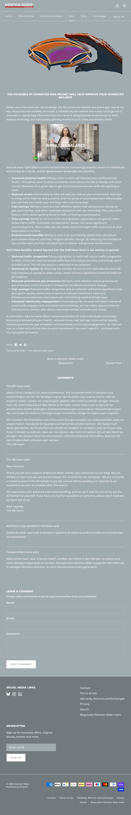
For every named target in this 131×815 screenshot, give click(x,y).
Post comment (21, 664)
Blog (71, 16)
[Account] (116, 6)
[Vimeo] (8, 694)
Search (84, 709)
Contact (85, 688)
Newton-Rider (21, 784)
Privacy (85, 703)
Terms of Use (88, 693)
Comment (13, 633)
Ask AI (116, 16)
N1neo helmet (26, 16)
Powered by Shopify (17, 786)
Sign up (16, 757)
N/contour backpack (51, 16)
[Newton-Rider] (19, 5)
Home (8, 16)
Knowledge (99, 16)
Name (10, 602)
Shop (84, 16)
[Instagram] (14, 694)
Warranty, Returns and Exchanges (102, 698)
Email (10, 618)
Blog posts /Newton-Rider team (100, 714)
